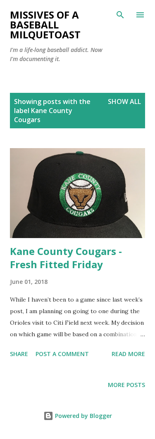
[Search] (120, 15)
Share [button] (19, 354)
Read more (128, 354)
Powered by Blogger (82, 416)
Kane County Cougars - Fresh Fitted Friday (66, 257)
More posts (126, 385)
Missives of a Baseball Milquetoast (45, 24)
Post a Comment (62, 354)
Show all (124, 101)
